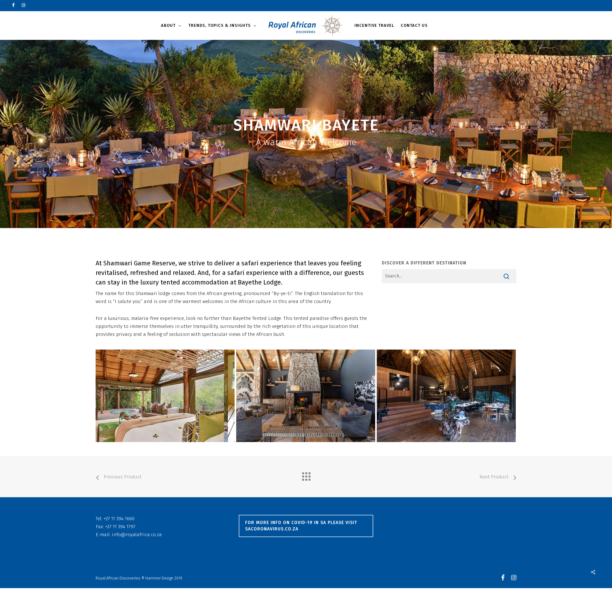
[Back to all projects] (306, 475)
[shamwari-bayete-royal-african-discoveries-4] (446, 396)
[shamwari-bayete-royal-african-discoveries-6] (305, 396)
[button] (306, 526)
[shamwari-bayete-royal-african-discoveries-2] (165, 396)
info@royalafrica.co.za (137, 534)
